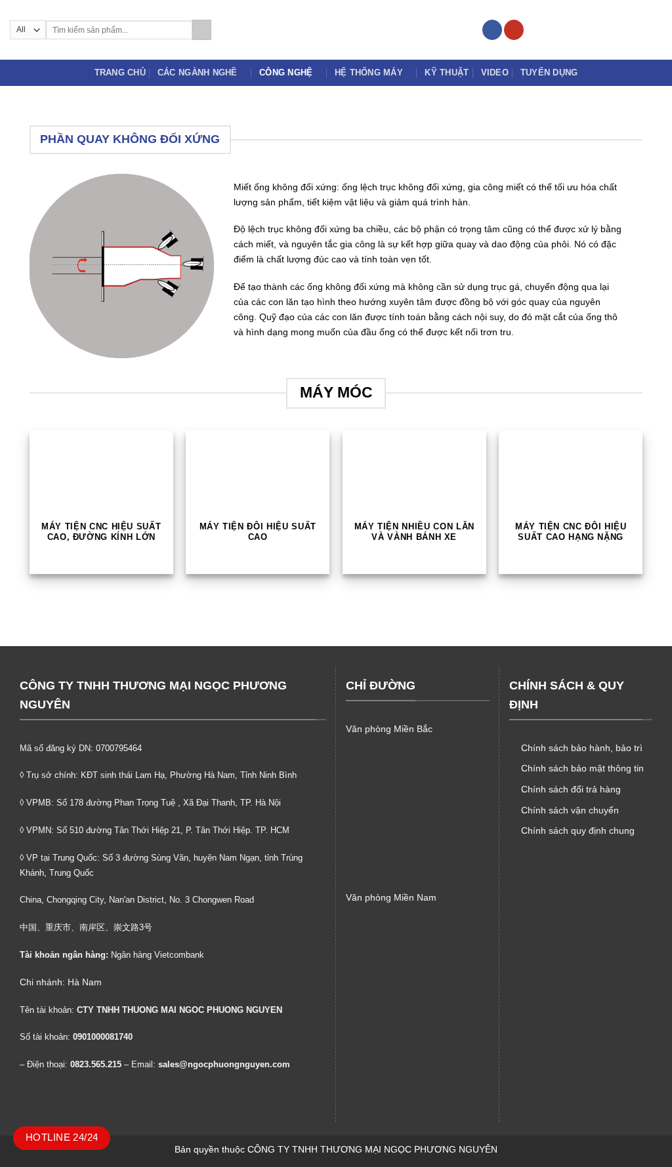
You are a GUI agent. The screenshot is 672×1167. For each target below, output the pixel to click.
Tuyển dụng (549, 72)
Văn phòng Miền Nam (391, 897)
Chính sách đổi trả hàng (571, 789)
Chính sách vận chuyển (570, 810)
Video (495, 72)
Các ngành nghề (198, 72)
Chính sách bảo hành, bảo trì (581, 748)
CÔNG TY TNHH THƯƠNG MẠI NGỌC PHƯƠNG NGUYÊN (372, 1149)
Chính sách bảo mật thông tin (582, 768)
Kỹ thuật (447, 72)
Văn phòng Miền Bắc (389, 729)
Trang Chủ (120, 72)
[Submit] (202, 30)
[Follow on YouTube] (514, 30)
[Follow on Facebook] (492, 30)
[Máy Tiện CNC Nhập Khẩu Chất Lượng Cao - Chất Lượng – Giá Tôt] (336, 29)
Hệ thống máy (369, 72)
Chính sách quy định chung (578, 830)
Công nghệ (285, 72)
